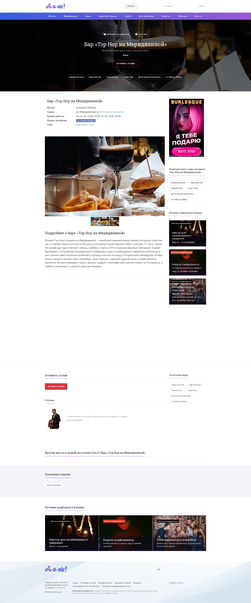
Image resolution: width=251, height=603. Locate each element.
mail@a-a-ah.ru (111, 593)
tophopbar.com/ (85, 124)
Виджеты (137, 583)
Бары (88, 16)
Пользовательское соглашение (86, 586)
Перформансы (71, 16)
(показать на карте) (112, 111)
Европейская (95, 77)
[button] (162, 138)
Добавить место (105, 583)
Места (198, 16)
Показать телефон (86, 121)
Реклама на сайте (88, 583)
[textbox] (108, 4)
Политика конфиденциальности (116, 586)
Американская (76, 77)
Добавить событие (123, 583)
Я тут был (143, 34)
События (182, 16)
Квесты (52, 16)
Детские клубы (146, 16)
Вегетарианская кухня (149, 77)
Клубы (128, 16)
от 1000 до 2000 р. (174, 77)
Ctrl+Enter (60, 587)
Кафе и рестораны (108, 16)
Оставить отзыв (125, 63)
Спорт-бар (128, 77)
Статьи (75, 583)
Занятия (166, 16)
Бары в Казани (54, 485)
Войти (202, 6)
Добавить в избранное (118, 34)
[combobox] (108, 6)
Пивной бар (112, 77)
